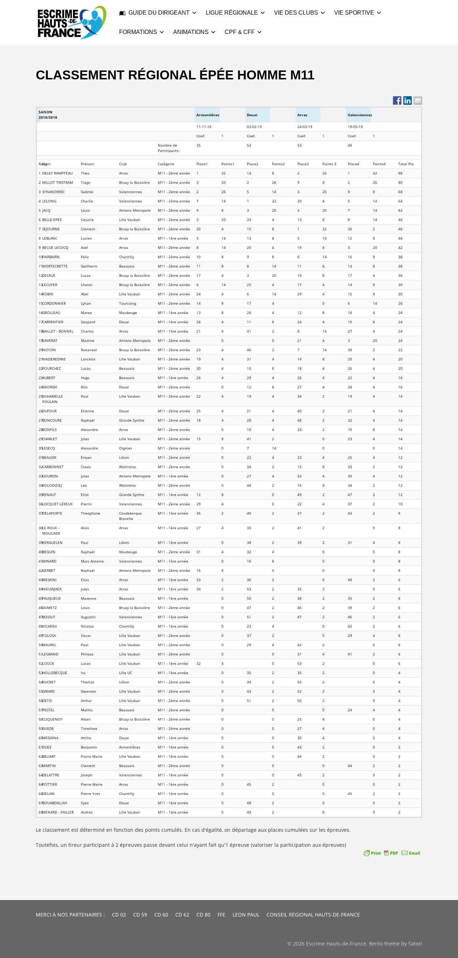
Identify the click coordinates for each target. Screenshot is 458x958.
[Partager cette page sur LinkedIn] (407, 100)
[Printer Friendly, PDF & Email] (391, 853)
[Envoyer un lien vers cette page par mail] (418, 100)
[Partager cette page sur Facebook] (397, 100)
